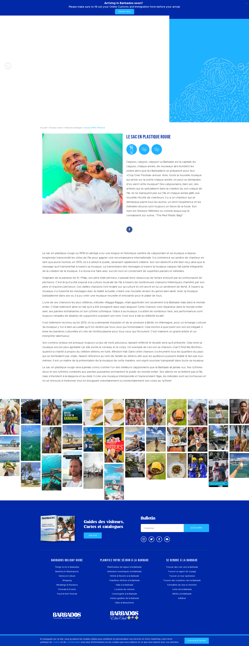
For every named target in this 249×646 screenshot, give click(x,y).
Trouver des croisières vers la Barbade (182, 581)
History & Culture (67, 576)
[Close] (247, 3)
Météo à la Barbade (182, 594)
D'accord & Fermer (196, 641)
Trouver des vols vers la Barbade (182, 567)
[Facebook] (159, 539)
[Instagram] (144, 539)
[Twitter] (151, 539)
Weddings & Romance (67, 585)
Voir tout (92, 535)
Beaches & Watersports (67, 572)
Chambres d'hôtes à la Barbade (124, 581)
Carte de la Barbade (182, 589)
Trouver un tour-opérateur (182, 576)
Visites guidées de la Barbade (124, 598)
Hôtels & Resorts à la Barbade (124, 576)
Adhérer (182, 598)
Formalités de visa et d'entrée (182, 585)
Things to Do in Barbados (67, 567)
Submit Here (124, 12)
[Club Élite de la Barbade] (124, 615)
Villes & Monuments (124, 603)
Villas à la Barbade (124, 585)
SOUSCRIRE (196, 528)
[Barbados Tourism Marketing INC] (67, 615)
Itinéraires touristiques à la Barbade (124, 572)
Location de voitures (124, 589)
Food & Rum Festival (67, 594)
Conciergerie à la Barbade (124, 594)
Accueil (43, 128)
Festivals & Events (67, 589)
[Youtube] (167, 539)
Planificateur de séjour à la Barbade (124, 567)
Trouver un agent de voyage (182, 572)
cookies (56, 642)
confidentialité (73, 642)
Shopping (67, 581)
